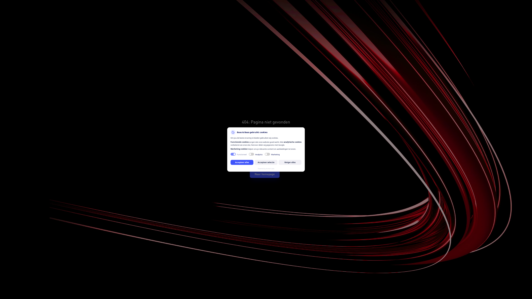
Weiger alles (290, 162)
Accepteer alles (242, 162)
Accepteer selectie (266, 162)
